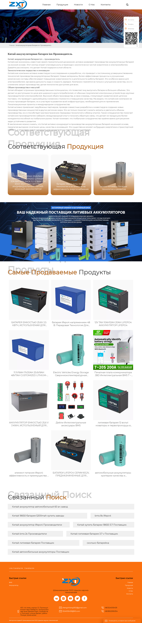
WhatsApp (131, 29)
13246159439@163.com (71, 611)
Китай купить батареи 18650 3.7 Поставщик (102, 524)
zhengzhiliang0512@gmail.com (74, 608)
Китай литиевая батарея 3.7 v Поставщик (94, 533)
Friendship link (18, 568)
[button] (130, 174)
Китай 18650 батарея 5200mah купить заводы (38, 515)
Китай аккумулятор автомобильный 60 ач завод (40, 506)
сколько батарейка (98, 543)
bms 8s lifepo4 (103, 515)
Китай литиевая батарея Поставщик (33, 543)
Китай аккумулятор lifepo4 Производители (37, 524)
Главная (12, 45)
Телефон (131, 24)
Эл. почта (131, 20)
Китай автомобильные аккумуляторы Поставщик (40, 552)
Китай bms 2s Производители (29, 533)
